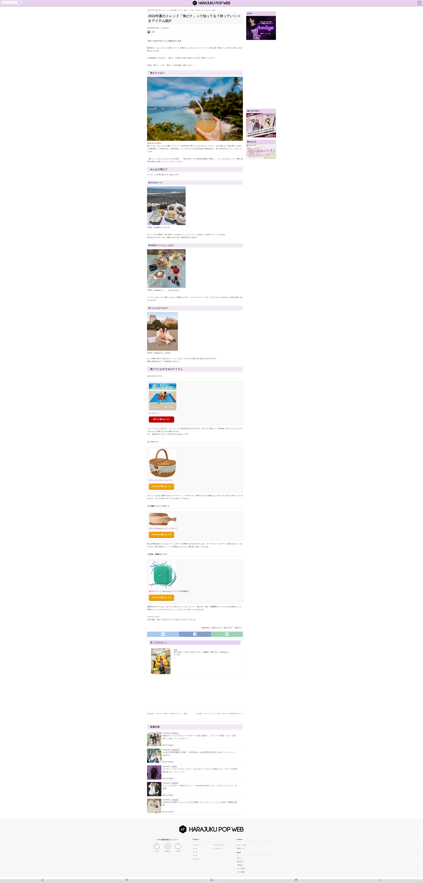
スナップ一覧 (241, 845)
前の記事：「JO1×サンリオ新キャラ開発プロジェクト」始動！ (167, 713)
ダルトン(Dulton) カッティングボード (163, 528)
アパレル (175, 733)
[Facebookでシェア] (195, 634)
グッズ (174, 766)
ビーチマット (154, 413)
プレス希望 (241, 868)
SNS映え (207, 627)
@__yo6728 (165, 353)
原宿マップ (241, 848)
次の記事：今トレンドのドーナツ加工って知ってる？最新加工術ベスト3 (219, 713)
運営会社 (240, 861)
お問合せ (240, 865)
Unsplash (157, 143)
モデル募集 (241, 872)
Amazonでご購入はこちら (161, 486)
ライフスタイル (218, 845)
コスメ (195, 848)
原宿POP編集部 (168, 745)
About (239, 858)
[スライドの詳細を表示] (261, 39)
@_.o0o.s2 (165, 227)
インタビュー (217, 848)
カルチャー (165, 28)
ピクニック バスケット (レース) (160, 480)
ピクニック (229, 627)
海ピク (239, 627)
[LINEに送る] (227, 634)
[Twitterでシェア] (163, 634)
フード (195, 852)
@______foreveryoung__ (170, 290)
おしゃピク (217, 627)
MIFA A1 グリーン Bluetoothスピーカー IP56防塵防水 (169, 591)
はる (153, 32)
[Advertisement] (171, 695)
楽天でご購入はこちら (161, 419)
